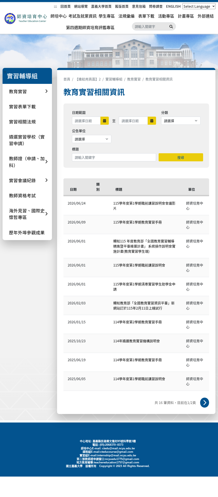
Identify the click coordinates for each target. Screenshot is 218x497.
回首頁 (65, 6)
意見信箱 (139, 6)
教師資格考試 (22, 195)
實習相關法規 (22, 121)
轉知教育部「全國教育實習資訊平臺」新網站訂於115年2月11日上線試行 (144, 305)
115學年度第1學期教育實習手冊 (137, 222)
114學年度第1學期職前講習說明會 (139, 378)
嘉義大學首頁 (101, 6)
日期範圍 (79, 112)
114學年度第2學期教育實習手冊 (137, 321)
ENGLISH (173, 6)
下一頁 (204, 402)
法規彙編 (126, 16)
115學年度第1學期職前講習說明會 (139, 265)
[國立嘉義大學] (26, 18)
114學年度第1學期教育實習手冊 (137, 359)
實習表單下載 (22, 106)
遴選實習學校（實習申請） (27, 139)
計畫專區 (186, 16)
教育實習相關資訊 (159, 79)
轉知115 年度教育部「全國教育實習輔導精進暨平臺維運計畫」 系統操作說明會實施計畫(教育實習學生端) (144, 246)
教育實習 (134, 79)
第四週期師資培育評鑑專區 (90, 27)
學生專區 (107, 16)
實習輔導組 (113, 79)
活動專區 (166, 16)
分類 (164, 112)
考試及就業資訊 (82, 16)
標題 (75, 149)
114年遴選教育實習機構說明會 (136, 340)
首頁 (66, 79)
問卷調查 (156, 6)
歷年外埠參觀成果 (27, 232)
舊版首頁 (122, 6)
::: (55, 6)
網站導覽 (81, 6)
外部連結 (206, 16)
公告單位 (79, 130)
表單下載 (146, 16)
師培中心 (58, 16)
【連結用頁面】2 (88, 79)
